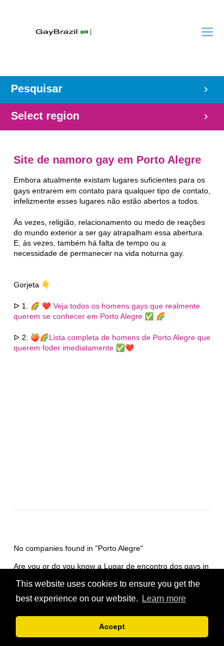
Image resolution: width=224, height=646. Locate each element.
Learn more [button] (164, 598)
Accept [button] (112, 626)
